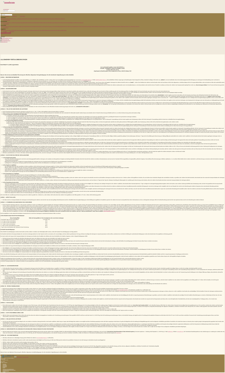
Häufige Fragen (98, 26)
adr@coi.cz (170, 331)
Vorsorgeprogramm (66, 22)
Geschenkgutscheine (6, 26)
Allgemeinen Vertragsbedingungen (8, 369)
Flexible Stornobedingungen (19, 30)
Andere (65, 30)
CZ (4, 9)
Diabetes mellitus (73, 22)
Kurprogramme (6, 20)
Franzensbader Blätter (90, 26)
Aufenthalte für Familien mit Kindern (35, 18)
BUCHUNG (12, 31)
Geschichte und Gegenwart (43, 26)
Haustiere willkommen (30, 30)
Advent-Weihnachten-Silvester (58, 18)
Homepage (4, 364)
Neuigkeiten (5, 27)
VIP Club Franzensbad (70, 26)
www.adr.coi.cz (180, 331)
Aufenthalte (22, 16)
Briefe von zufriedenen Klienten (132, 26)
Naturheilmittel (33, 26)
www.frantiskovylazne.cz (86, 79)
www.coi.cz (118, 332)
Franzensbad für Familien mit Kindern (19, 26)
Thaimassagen (48, 30)
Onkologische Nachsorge (39, 22)
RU (8, 9)
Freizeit (64, 26)
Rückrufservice (4, 42)
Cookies (4, 371)
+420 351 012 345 (5, 39)
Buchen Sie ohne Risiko (40, 30)
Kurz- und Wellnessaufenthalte (20, 18)
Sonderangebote (4, 18)
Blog (1, 26)
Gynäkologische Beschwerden (27, 22)
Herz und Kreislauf (4, 22)
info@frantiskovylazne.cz (6, 38)
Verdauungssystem (57, 22)
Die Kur (28, 26)
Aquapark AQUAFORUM (54, 26)
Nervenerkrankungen (48, 22)
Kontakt (4, 367)
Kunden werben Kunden (80, 26)
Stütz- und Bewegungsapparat (14, 22)
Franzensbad (6, 24)
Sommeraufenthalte (47, 18)
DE (5, 9)
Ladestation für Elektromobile (57, 30)
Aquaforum (14, 16)
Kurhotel (7, 16)
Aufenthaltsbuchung (5, 40)
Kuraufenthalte (11, 18)
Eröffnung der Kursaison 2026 (6, 30)
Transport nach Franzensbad (107, 26)
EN (7, 9)
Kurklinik (60, 26)
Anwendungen (80, 22)
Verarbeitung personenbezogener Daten (9, 370)
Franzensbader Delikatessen (120, 26)
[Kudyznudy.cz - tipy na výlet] (21, 357)
